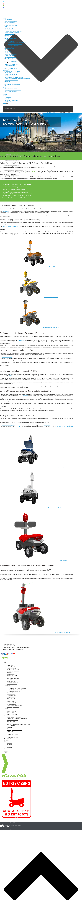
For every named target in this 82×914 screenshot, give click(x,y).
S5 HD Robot (47, 425)
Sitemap (5, 752)
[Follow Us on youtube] (14, 654)
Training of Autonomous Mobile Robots (13, 90)
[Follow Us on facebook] (2, 654)
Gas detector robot (51, 266)
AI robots (5, 751)
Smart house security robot (10, 29)
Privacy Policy (9, 159)
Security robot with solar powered (12, 32)
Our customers (8, 98)
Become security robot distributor (14, 186)
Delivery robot (8, 26)
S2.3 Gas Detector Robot (7, 357)
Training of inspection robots (11, 91)
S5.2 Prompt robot (12, 375)
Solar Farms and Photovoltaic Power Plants (14, 77)
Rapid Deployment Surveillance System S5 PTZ (17, 42)
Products (4, 18)
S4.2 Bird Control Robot (7, 572)
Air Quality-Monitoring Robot (11, 21)
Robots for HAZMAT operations (11, 80)
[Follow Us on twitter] (12, 654)
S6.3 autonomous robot (6, 211)
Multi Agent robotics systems (11, 68)
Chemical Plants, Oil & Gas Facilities (12, 71)
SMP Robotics (49, 112)
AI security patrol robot (10, 49)
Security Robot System (9, 51)
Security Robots (7, 108)
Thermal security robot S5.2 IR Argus (55, 507)
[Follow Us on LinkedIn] (5, 654)
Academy (4, 87)
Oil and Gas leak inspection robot (51, 297)
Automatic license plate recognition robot (13, 31)
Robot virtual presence (9, 34)
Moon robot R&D (6, 93)
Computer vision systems (10, 65)
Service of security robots (10, 58)
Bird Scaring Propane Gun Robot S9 (62, 632)
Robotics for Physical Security (11, 74)
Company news (8, 97)
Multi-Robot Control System (11, 38)
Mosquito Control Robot (10, 35)
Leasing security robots (9, 55)
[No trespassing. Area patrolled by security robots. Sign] (16, 817)
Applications (5, 70)
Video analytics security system (11, 64)
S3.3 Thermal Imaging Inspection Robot (10, 226)
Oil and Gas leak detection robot (11, 24)
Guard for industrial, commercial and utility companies (16, 72)
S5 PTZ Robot (17, 426)
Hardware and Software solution (11, 67)
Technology (5, 62)
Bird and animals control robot (11, 36)
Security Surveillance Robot (12, 160)
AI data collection (8, 19)
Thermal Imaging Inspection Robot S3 (51, 327)
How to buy (5, 94)
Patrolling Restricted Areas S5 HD (15, 44)
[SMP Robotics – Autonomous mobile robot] (5, 827)
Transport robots (9, 175)
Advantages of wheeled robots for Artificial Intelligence (13, 649)
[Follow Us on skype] (9, 654)
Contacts (4, 103)
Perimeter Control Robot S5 (13, 45)
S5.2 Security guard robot (62, 560)
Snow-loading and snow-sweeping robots (13, 84)
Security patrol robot (9, 28)
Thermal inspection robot (10, 22)
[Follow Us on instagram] (7, 654)
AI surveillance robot (9, 48)
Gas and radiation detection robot (12, 25)
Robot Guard (7, 81)
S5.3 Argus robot (24, 395)
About (4, 95)
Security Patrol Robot (9, 41)
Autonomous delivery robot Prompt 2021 (55, 467)
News (4, 16)
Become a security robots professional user (13, 59)
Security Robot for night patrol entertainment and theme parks (17, 78)
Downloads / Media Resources (12, 154)
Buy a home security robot (10, 57)
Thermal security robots (10, 47)
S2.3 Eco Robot (20, 340)
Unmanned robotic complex (12, 165)
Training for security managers (11, 88)
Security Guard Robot (9, 52)
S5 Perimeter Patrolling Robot (8, 425)
